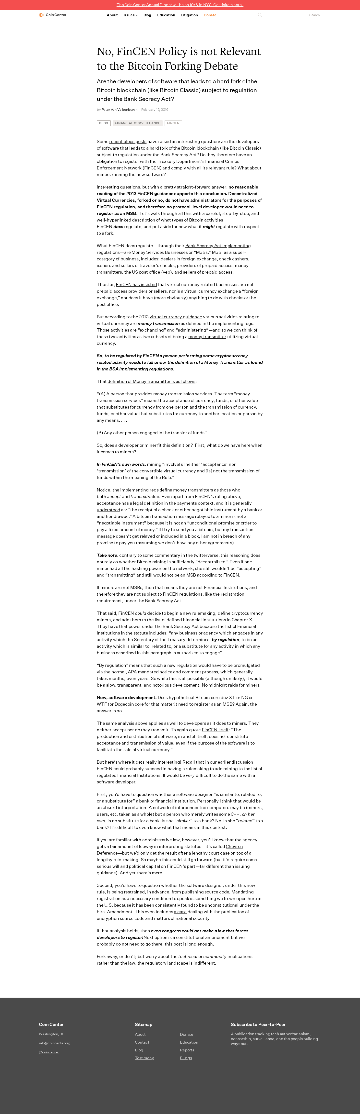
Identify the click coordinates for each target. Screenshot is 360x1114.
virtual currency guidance (176, 316)
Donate (210, 15)
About (112, 15)
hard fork (159, 148)
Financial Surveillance (137, 123)
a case (180, 911)
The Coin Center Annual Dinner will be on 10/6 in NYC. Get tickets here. (180, 4)
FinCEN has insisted (136, 284)
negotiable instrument (121, 522)
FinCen (173, 123)
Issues (129, 15)
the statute (137, 632)
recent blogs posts (127, 141)
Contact (142, 1042)
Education (166, 15)
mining (154, 464)
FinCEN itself (215, 729)
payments (187, 503)
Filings (186, 1058)
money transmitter (207, 336)
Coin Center (56, 14)
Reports (187, 1050)
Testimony (144, 1058)
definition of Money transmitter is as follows (151, 381)
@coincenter (49, 1052)
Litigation (189, 15)
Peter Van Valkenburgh (120, 109)
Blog (147, 15)
